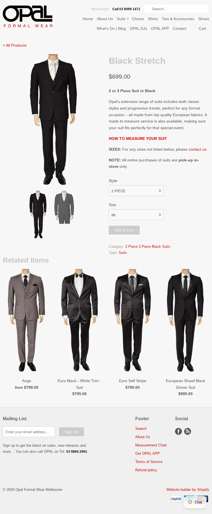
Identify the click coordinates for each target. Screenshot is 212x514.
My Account (99, 9)
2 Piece (131, 246)
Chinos (138, 19)
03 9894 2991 (76, 452)
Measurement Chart (151, 445)
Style (113, 181)
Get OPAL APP (147, 453)
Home (88, 19)
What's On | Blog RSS (187, 431)
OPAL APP (160, 28)
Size (112, 205)
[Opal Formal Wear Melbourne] (35, 17)
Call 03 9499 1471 (126, 9)
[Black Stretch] (53, 120)
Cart (202, 28)
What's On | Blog (111, 28)
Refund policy (146, 470)
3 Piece (145, 246)
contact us (197, 149)
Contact (179, 28)
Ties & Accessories (178, 19)
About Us (105, 19)
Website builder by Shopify (187, 490)
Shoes (203, 19)
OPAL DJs (138, 28)
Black (156, 246)
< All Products (14, 45)
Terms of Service (149, 462)
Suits (122, 19)
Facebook (178, 431)
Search (141, 429)
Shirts (153, 19)
